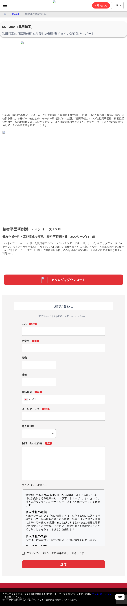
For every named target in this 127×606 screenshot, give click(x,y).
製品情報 (15, 14)
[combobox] (39, 365)
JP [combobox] (116, 5)
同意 (120, 597)
